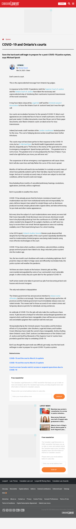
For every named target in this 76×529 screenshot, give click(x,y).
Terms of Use (64, 499)
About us (13, 499)
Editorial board (57, 489)
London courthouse (46, 130)
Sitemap (66, 489)
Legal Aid (35, 103)
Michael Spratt (23, 68)
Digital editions (24, 489)
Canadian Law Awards (60, 481)
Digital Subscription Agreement (27, 503)
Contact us (21, 499)
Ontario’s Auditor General (32, 233)
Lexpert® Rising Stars (43, 481)
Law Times (14, 481)
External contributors (44, 489)
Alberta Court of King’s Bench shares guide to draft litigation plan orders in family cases (58, 427)
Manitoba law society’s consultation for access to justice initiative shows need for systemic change (59, 411)
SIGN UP (59, 396)
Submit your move (45, 503)
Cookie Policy (37, 499)
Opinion (8, 39)
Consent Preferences (51, 499)
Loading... (62, 3)
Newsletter (13, 489)
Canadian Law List (26, 481)
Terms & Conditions (8, 503)
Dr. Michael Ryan (25, 144)
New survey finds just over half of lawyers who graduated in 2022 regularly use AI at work (59, 419)
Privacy (29, 499)
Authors (33, 489)
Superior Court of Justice (54, 89)
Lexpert (5, 481)
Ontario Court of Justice (24, 92)
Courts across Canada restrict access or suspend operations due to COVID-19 (36, 368)
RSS (3, 493)
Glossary (5, 489)
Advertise (5, 499)
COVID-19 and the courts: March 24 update (26, 358)
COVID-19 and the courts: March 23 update (26, 362)
